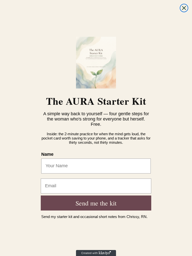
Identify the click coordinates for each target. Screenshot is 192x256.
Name (47, 154)
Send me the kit (96, 203)
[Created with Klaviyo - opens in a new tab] (96, 253)
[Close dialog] (184, 8)
